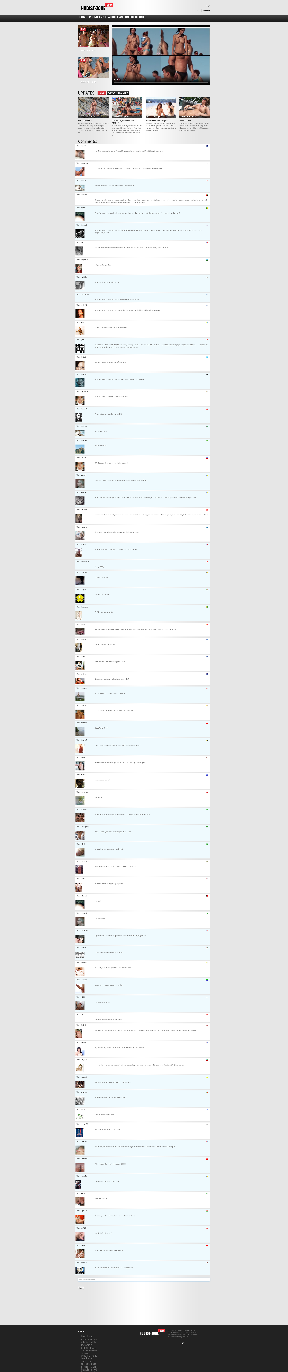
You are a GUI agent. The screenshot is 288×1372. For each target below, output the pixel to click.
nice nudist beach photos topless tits (88, 1362)
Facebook (206, 6)
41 (95, 50)
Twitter (209, 6)
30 (127, 117)
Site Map (206, 10)
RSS (198, 10)
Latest (102, 92)
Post (80, 1288)
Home (83, 17)
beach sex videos (87, 1337)
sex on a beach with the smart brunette (89, 1343)
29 (161, 117)
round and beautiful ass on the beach (116, 17)
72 (94, 117)
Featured (123, 92)
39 (95, 82)
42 (195, 117)
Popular (112, 92)
